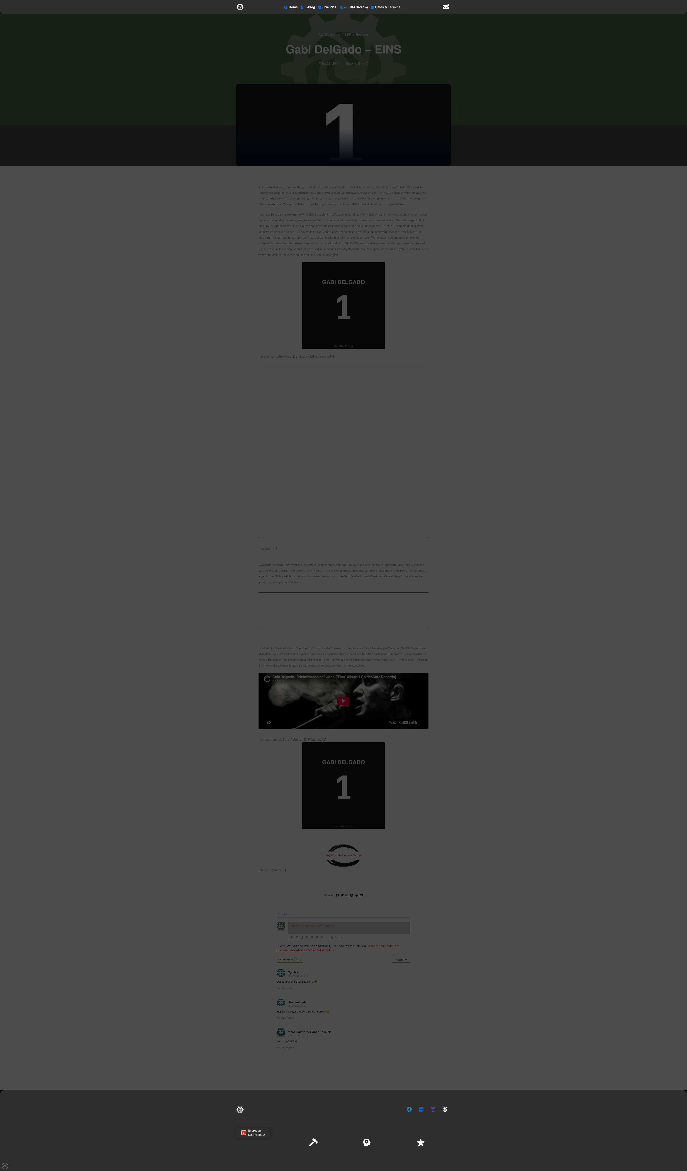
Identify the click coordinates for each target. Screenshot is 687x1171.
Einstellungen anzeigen (665, 1156)
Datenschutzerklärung (634, 1165)
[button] (679, 1132)
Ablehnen (639, 1156)
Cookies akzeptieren (614, 1156)
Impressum (655, 1165)
